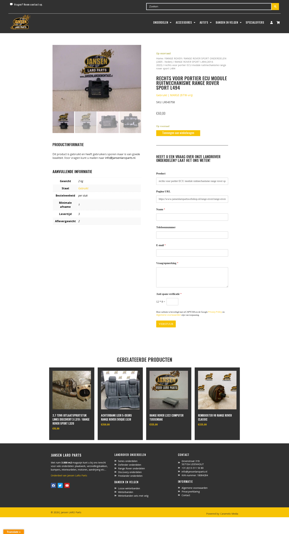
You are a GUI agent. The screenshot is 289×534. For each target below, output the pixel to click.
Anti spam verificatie (169, 294)
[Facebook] (53, 485)
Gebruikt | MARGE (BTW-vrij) (174, 95)
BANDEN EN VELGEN (227, 22)
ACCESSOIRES (184, 22)
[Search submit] (275, 6)
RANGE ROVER (173, 58)
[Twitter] (60, 485)
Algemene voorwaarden (168, 314)
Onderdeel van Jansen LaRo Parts (69, 475)
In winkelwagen (65, 437)
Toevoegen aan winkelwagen (178, 133)
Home (159, 58)
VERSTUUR (166, 324)
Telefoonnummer (166, 227)
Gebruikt (83, 188)
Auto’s (204, 22)
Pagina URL (163, 191)
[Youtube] (67, 485)
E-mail (161, 245)
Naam (160, 209)
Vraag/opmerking (167, 263)
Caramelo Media (229, 513)
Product (160, 173)
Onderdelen (160, 22)
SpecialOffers (255, 22)
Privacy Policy (215, 311)
